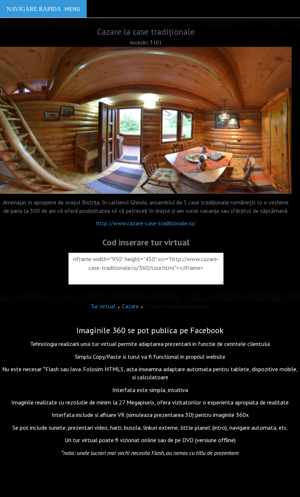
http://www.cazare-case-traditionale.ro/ (146, 223)
